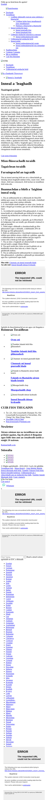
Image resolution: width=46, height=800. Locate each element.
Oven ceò (15, 339)
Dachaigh (9, 12)
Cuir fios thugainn (13, 57)
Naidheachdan (11, 50)
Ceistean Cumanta (13, 52)
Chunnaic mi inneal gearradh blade (22, 263)
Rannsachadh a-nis (8, 445)
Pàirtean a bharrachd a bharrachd (28, 26)
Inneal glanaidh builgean (10, 473)
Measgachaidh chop (21, 390)
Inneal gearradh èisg (23, 30)
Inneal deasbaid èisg (23, 32)
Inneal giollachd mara (19, 28)
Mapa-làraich (20, 468)
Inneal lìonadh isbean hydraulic (23, 265)
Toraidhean (10, 15)
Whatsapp (10, 486)
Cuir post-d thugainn (9, 156)
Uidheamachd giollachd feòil (22, 39)
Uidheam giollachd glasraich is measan (26, 35)
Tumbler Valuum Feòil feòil (32, 470)
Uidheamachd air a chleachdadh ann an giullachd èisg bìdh (18, 474)
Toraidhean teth (7, 468)
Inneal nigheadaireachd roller (27, 37)
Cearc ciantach (19, 477)
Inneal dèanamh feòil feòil (11, 470)
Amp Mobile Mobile (34, 468)
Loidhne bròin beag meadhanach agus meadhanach (28, 22)
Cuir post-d (5, 481)
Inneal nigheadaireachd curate (27, 43)
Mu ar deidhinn (12, 54)
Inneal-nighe (15, 41)
